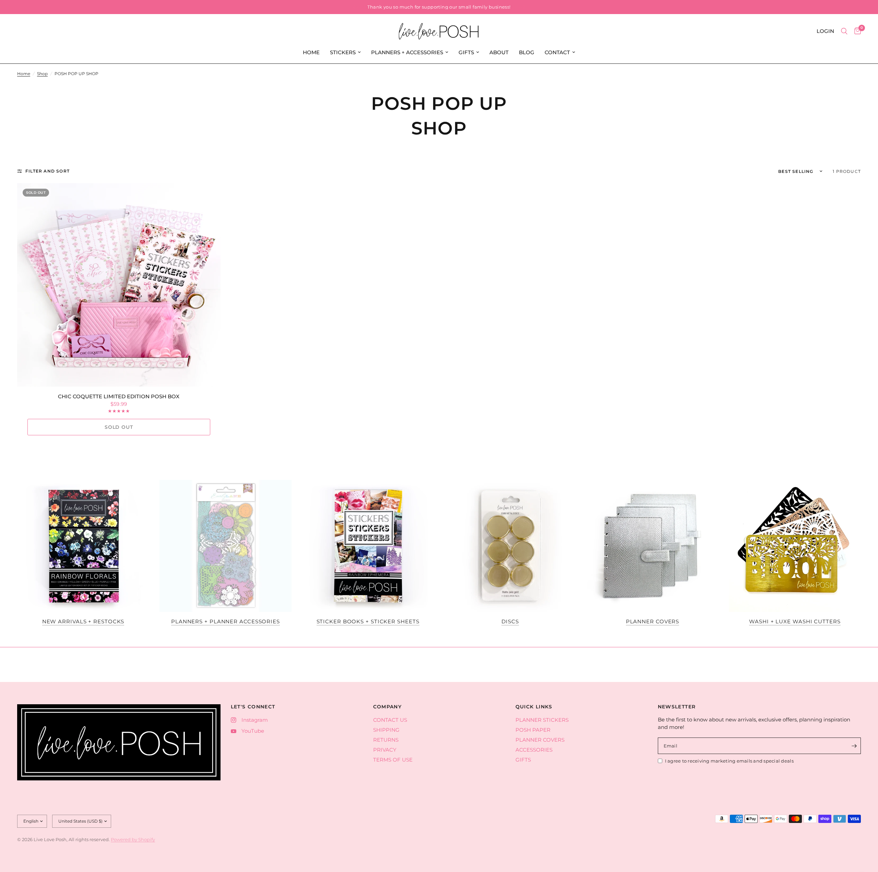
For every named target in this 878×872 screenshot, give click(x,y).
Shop (42, 73)
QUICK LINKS (534, 706)
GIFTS (466, 52)
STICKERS (343, 52)
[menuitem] (311, 52)
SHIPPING (386, 730)
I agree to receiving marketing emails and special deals (729, 761)
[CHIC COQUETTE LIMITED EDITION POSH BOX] (119, 285)
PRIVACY (384, 749)
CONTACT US (390, 720)
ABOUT (499, 52)
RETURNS (386, 740)
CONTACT (557, 52)
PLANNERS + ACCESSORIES (407, 52)
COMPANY (387, 706)
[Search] (844, 31)
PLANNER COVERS (652, 621)
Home (23, 73)
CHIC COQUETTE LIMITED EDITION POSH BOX (118, 396)
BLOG (526, 52)
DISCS (510, 621)
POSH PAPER (532, 730)
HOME (311, 52)
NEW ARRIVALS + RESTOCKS (83, 621)
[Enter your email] (854, 746)
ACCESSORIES (534, 749)
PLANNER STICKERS (542, 720)
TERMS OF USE (393, 759)
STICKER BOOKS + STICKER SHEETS (368, 621)
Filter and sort (47, 171)
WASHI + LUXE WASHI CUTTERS (794, 621)
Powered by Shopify (133, 839)
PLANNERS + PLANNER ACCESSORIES (225, 621)
